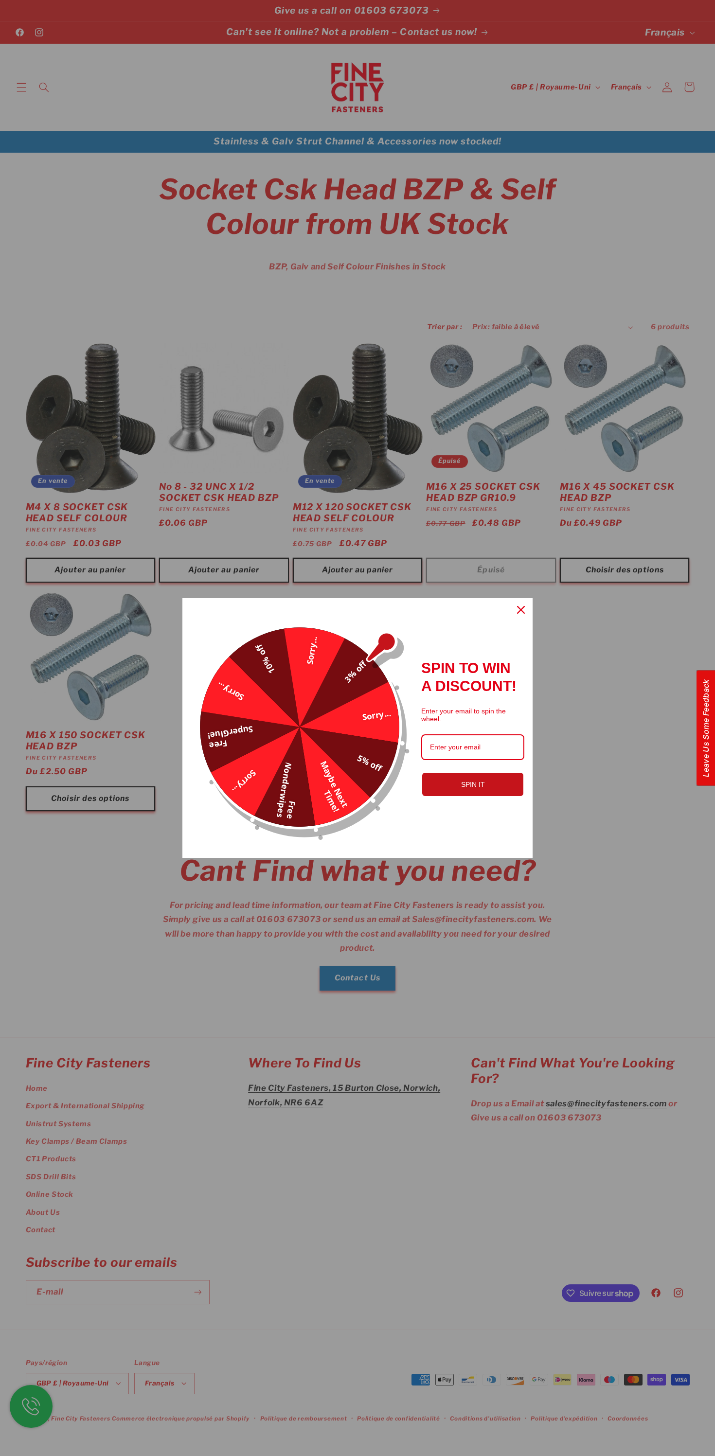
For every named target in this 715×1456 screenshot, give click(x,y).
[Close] (521, 609)
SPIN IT (473, 784)
